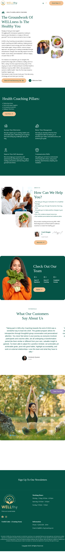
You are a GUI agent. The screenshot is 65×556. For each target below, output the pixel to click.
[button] (57, 391)
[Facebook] (3, 517)
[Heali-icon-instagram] (6, 517)
